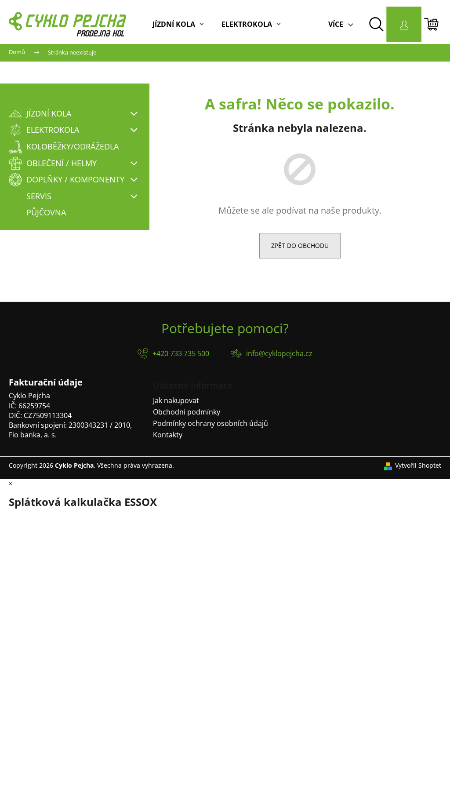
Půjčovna (46, 212)
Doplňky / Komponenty (75, 179)
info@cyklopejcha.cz (279, 353)
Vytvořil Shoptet (418, 465)
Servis (38, 196)
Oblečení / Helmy (61, 163)
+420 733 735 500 (180, 353)
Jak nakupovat (176, 400)
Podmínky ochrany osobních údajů (210, 423)
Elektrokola (52, 129)
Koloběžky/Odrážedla (72, 146)
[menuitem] (178, 24)
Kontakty (167, 435)
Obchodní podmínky (186, 412)
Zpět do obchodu (300, 245)
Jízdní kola (48, 113)
